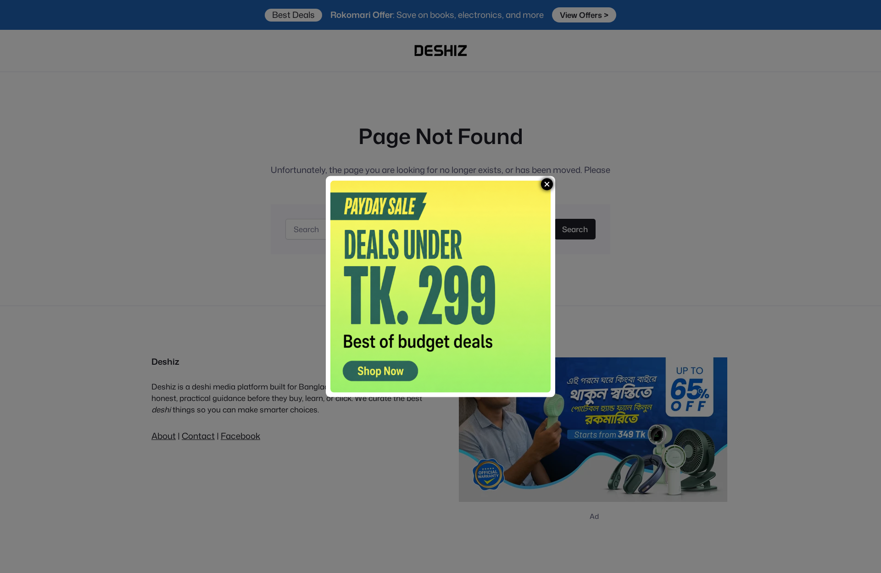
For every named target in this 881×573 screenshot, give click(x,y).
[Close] (547, 184)
